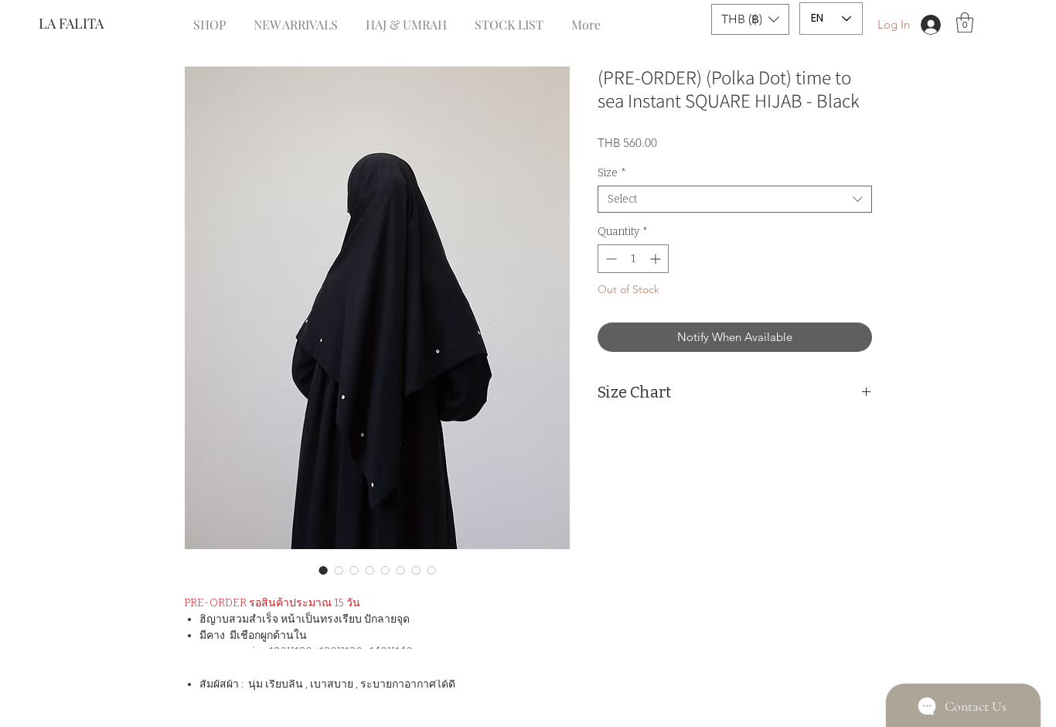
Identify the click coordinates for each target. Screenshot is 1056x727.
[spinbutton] (633, 258)
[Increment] (656, 258)
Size (612, 172)
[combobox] (735, 199)
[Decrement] (609, 258)
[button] (750, 19)
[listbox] (750, 19)
